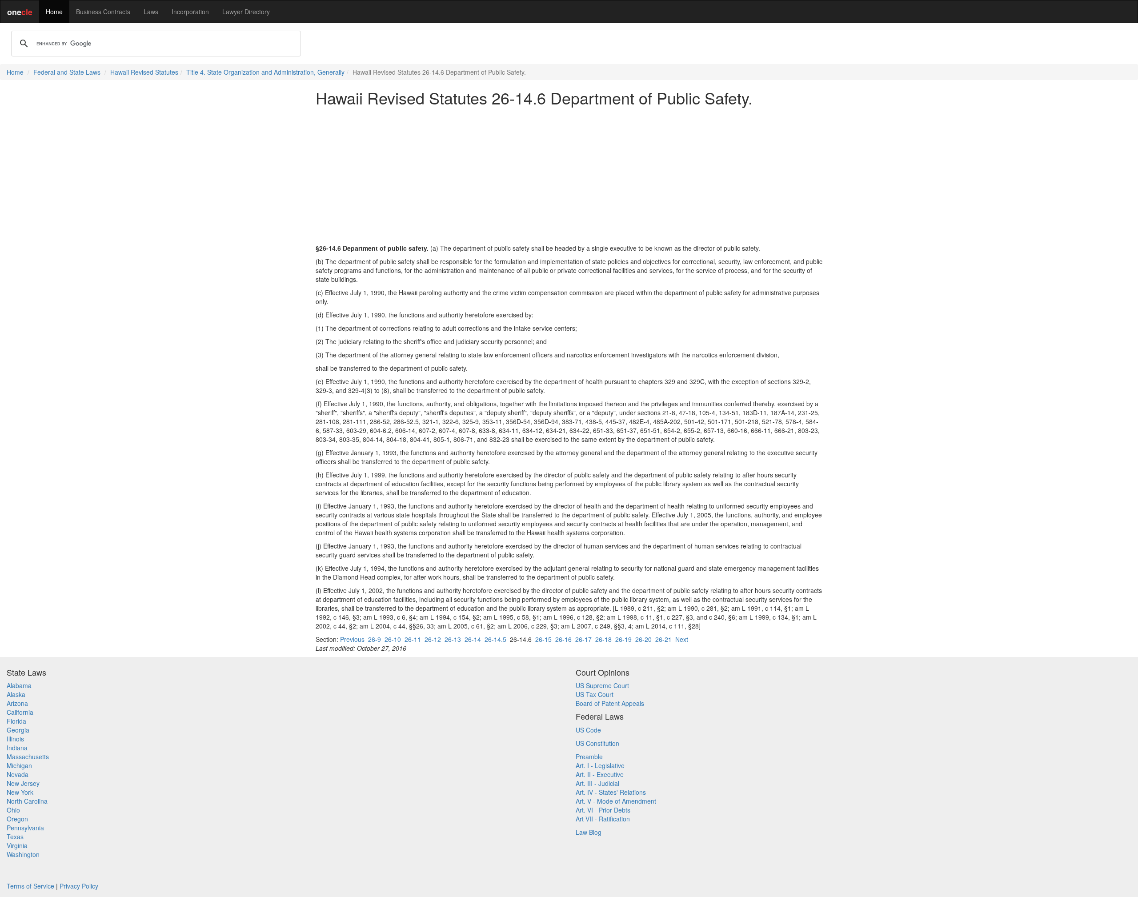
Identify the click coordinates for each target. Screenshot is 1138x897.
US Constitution (597, 743)
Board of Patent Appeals (610, 703)
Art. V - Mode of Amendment (616, 801)
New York (20, 792)
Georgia (18, 729)
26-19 (623, 639)
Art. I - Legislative (600, 765)
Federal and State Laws (66, 72)
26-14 (473, 639)
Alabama (19, 685)
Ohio (13, 809)
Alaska (16, 694)
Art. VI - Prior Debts (603, 809)
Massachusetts (28, 756)
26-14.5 (495, 639)
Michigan (19, 765)
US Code (588, 729)
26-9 (374, 639)
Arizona (17, 703)
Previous (352, 639)
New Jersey (23, 783)
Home (54, 11)
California (20, 712)
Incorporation (190, 11)
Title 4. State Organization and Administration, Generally (265, 72)
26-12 (433, 639)
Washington (23, 854)
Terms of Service (30, 885)
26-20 (643, 639)
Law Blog (588, 832)
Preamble (589, 756)
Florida (16, 721)
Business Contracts (103, 11)
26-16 (563, 639)
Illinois (15, 738)
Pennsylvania (25, 827)
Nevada (17, 774)
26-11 (413, 639)
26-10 (393, 639)
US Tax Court (594, 694)
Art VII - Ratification (603, 818)
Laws (151, 11)
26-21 (663, 639)
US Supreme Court (602, 685)
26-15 (543, 639)
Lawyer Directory (246, 11)
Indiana (17, 747)
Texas (15, 836)
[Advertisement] (569, 175)
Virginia (17, 845)
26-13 (453, 639)
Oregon (17, 818)
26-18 (603, 639)
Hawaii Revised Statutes (144, 72)
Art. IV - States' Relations (611, 792)
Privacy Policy (79, 885)
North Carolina (27, 801)
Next (681, 639)
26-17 (583, 639)
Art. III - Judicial (597, 783)
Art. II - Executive (600, 774)
